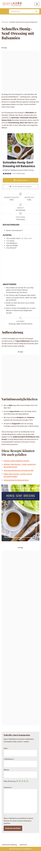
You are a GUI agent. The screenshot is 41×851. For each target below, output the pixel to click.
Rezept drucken (21, 180)
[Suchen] (36, 11)
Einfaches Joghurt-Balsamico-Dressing (16, 461)
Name (6, 748)
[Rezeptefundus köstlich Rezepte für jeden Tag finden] (12, 4)
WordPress (28, 849)
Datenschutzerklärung (9, 845)
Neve (11, 849)
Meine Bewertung (10, 781)
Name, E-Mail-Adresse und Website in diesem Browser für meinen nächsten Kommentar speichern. (18, 820)
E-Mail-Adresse (9, 759)
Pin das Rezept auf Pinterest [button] (22, 186)
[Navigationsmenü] (36, 4)
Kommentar (8, 787)
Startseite (5, 22)
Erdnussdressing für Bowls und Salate (16, 480)
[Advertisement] (20, 71)
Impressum (23, 845)
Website (6, 770)
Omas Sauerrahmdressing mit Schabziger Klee (19, 470)
